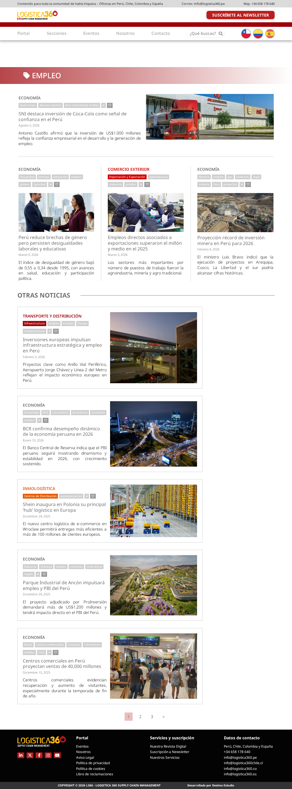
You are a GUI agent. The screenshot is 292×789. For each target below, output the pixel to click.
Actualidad (27, 177)
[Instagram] (48, 755)
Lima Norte (94, 567)
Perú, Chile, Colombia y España (248, 746)
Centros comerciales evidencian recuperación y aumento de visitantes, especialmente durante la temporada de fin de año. (64, 687)
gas (230, 177)
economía (98, 412)
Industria (30, 567)
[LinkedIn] (21, 755)
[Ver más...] (103, 105)
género (25, 184)
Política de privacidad (93, 762)
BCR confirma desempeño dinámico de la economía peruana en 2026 (61, 431)
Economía (29, 98)
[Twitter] (30, 755)
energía (68, 323)
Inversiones (28, 105)
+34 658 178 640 (263, 3)
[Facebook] (39, 755)
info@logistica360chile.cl (243, 762)
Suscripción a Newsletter (169, 751)
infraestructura (34, 331)
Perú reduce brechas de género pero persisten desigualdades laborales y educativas (53, 243)
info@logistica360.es (240, 774)
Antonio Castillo (50, 105)
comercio (115, 184)
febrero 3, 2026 (34, 357)
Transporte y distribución (52, 316)
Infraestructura (34, 323)
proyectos (230, 184)
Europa (82, 323)
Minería (204, 177)
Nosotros (83, 751)
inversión (242, 177)
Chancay (46, 567)
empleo (76, 177)
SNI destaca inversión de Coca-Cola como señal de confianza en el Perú (73, 116)
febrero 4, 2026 (208, 249)
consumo (74, 645)
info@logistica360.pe (209, 3)
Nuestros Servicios (165, 757)
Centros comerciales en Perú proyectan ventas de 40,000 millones (62, 663)
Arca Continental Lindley (82, 105)
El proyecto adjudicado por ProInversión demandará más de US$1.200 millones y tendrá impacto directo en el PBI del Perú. (64, 607)
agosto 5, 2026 (29, 125)
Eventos (82, 746)
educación (60, 177)
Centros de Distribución (40, 496)
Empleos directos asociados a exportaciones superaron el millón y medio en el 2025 (145, 243)
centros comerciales (50, 645)
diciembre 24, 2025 (36, 516)
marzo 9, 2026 (28, 254)
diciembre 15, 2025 (36, 672)
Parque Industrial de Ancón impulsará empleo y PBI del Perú (64, 585)
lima (41, 652)
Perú (216, 184)
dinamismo (80, 412)
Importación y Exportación (127, 177)
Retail (28, 645)
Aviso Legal (85, 757)
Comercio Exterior (128, 169)
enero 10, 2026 (33, 440)
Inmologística (39, 488)
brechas (43, 177)
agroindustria (158, 177)
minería (204, 184)
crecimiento (60, 412)
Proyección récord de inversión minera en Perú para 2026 (231, 240)
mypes (28, 574)
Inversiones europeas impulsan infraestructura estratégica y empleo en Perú (62, 345)
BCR (45, 412)
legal (256, 177)
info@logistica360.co (240, 768)
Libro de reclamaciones (94, 774)
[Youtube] (57, 755)
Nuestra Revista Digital (168, 746)
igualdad (40, 184)
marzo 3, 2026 (117, 254)
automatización (71, 496)
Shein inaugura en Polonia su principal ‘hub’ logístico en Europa (64, 507)
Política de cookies (90, 768)
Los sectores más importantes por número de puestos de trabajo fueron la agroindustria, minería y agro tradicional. (146, 268)
